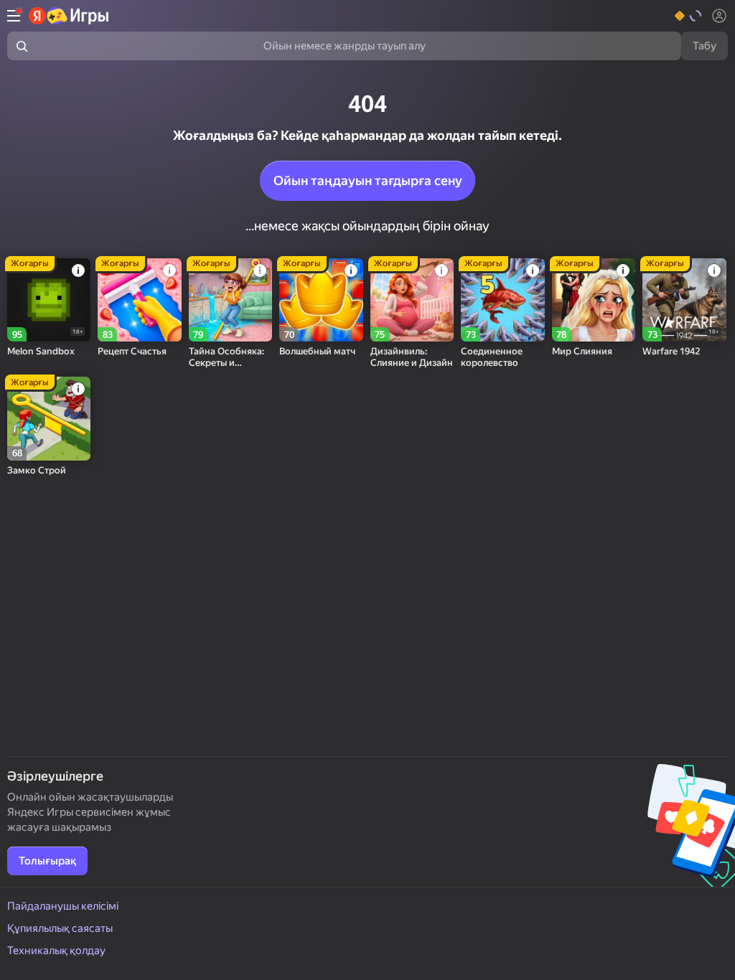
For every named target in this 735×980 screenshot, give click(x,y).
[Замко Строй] (48, 418)
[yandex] (69, 15)
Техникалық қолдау (56, 950)
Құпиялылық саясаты (60, 928)
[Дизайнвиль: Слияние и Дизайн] (412, 299)
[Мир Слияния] (593, 299)
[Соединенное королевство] (502, 299)
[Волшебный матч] (320, 299)
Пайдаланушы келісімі (62, 906)
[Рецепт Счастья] (139, 299)
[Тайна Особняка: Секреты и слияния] (230, 299)
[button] (688, 16)
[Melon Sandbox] (48, 299)
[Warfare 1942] (684, 299)
